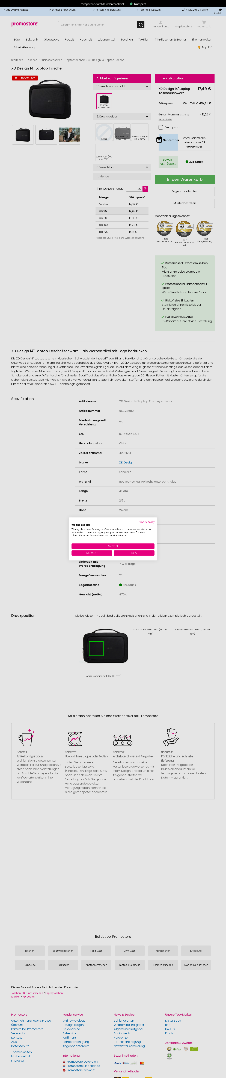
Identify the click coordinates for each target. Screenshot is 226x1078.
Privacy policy (146, 522)
